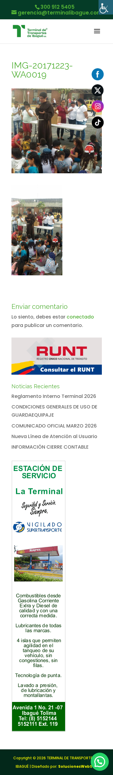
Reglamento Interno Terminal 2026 (53, 396)
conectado (80, 316)
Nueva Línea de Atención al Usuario (54, 436)
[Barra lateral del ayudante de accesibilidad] (106, 7)
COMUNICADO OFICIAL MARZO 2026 (54, 425)
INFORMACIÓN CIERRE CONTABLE (50, 447)
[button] (100, 762)
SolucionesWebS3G (78, 766)
